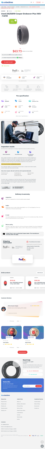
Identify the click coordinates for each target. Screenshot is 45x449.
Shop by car (3, 406)
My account (36, 406)
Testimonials (19, 417)
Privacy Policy (20, 406)
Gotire (18, 419)
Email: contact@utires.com (6, 426)
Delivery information (21, 403)
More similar (40, 272)
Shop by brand (11, 6)
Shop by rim (3, 410)
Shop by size (3, 403)
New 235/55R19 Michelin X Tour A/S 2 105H (16, 283)
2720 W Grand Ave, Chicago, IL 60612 (8, 428)
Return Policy (37, 403)
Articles (18, 414)
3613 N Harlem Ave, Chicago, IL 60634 (9, 431)
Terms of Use (19, 408)
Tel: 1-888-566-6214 (5, 424)
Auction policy (37, 401)
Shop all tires (4, 401)
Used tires (3, 6)
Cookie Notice (20, 412)
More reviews (22, 352)
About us (19, 401)
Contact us (36, 408)
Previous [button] (11, 321)
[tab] (20, 48)
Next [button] (18, 321)
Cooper (18, 6)
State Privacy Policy (21, 410)
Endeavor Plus (24, 6)
